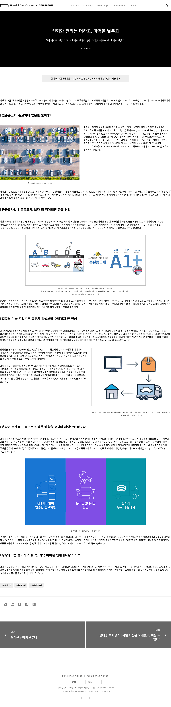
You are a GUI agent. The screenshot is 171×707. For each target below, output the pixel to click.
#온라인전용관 (36, 585)
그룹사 (90, 682)
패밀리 (74, 682)
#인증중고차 (21, 585)
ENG (80, 676)
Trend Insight (103, 5)
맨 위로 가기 (164, 700)
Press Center (119, 5)
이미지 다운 (5, 604)
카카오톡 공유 (20, 604)
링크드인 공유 (34, 604)
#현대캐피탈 (6, 585)
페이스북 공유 (27, 604)
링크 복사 (12, 604)
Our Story (88, 5)
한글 (76, 676)
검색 (167, 5)
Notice (133, 5)
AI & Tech (75, 5)
